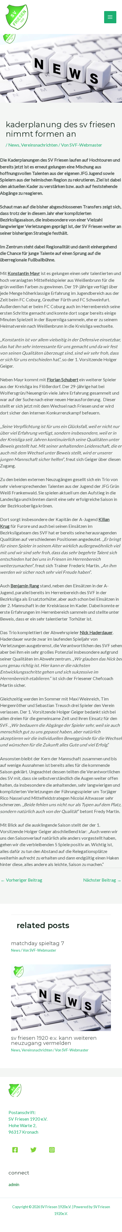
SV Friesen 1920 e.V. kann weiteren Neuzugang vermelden (54, 1040)
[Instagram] (51, 1149)
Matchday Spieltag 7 (37, 943)
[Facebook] (15, 1149)
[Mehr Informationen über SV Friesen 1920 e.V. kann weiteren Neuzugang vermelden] (61, 997)
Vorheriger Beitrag (21, 879)
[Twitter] (33, 1149)
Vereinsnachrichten (39, 144)
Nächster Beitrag (102, 879)
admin (14, 1184)
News (13, 144)
